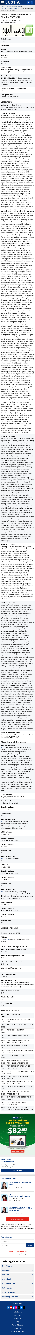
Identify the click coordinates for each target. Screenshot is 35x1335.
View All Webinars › (17, 1219)
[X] (24, 1307)
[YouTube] (11, 1307)
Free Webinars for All (9, 1178)
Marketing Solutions (10, 1297)
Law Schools (6, 1279)
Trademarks (9, 6)
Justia (2, 6)
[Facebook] (14, 1307)
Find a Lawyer (6, 1237)
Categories (17, 6)
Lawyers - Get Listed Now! (17, 1251)
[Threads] (19, 1307)
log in (7, 939)
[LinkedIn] (8, 1307)
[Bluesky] (21, 1307)
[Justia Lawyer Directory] (27, 1307)
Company (17, 1318)
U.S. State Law (7, 1288)
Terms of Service (17, 1325)
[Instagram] (16, 1307)
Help (17, 1322)
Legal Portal (17, 1315)
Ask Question (17, 1170)
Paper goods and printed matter (10, 8)
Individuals (6, 1270)
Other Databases (8, 1292)
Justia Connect (17, 1312)
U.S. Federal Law (8, 1283)
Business (5, 1275)
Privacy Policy (17, 1328)
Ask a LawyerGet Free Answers (8, 1161)
